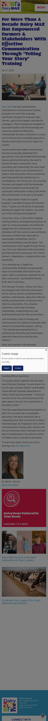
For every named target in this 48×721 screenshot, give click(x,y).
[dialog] (24, 360)
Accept (18, 368)
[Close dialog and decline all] (46, 350)
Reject (6, 368)
